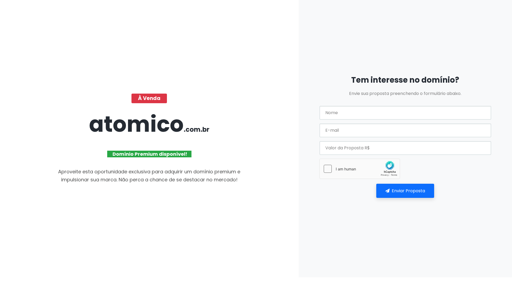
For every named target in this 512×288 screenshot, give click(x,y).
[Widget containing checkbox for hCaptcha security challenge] (359, 169)
